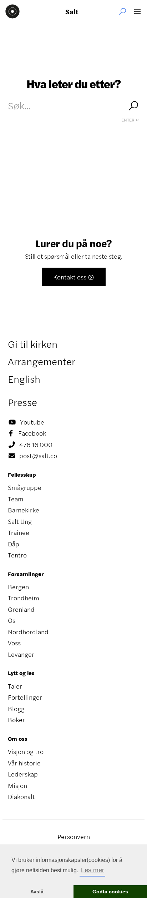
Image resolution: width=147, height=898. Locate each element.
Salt (71, 11)
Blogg (16, 708)
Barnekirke (23, 510)
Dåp (13, 544)
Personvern (73, 836)
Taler (15, 686)
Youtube (26, 422)
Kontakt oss (73, 277)
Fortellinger (25, 697)
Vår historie (24, 763)
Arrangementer (41, 361)
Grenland (21, 609)
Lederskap (23, 774)
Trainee (18, 532)
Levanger (21, 654)
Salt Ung (20, 521)
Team (16, 499)
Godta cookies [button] (110, 891)
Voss (14, 643)
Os (11, 620)
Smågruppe (24, 487)
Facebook (27, 433)
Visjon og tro (26, 751)
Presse (22, 402)
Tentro (17, 555)
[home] (12, 11)
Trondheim (23, 598)
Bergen (18, 586)
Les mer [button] (92, 870)
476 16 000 (30, 444)
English (24, 379)
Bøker (16, 719)
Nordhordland (28, 631)
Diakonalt (21, 796)
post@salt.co (33, 455)
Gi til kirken (32, 344)
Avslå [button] (37, 891)
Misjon (17, 785)
